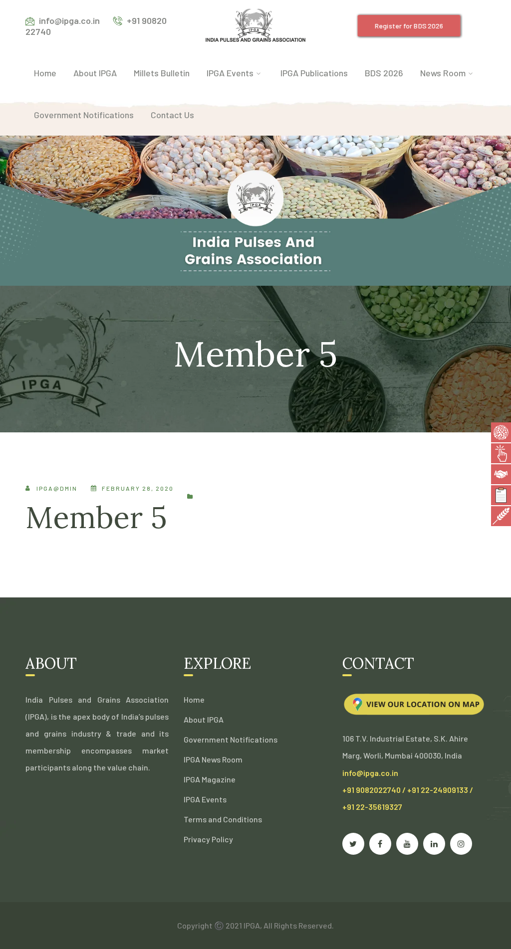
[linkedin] (434, 844)
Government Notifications (230, 739)
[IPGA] (255, 24)
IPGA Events (205, 799)
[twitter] (353, 844)
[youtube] (407, 844)
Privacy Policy (208, 839)
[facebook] (380, 844)
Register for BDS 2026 (409, 25)
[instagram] (461, 844)
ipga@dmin (56, 488)
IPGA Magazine (210, 779)
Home (194, 699)
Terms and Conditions (223, 819)
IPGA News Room (213, 759)
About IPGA (204, 719)
